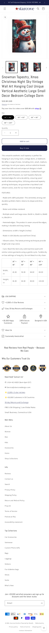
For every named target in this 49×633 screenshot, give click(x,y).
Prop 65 (8, 506)
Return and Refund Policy (14, 500)
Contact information (25, 630)
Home (7, 453)
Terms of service (25, 627)
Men (6, 437)
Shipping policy (37, 627)
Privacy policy (13, 627)
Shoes (7, 575)
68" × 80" (34, 117)
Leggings (8, 559)
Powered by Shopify (27, 623)
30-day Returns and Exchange (16, 402)
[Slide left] (2, 67)
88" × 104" (8, 123)
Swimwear (9, 542)
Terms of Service (11, 511)
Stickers (8, 564)
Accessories (9, 448)
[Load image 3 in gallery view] (37, 67)
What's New (9, 585)
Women (8, 432)
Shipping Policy (11, 495)
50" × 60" (21, 117)
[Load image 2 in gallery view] (24, 67)
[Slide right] (46, 67)
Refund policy (39, 623)
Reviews (8, 473)
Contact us (9, 479)
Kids (6, 442)
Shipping (4, 104)
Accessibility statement (14, 522)
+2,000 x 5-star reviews (16, 392)
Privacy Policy (10, 490)
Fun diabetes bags (12, 569)
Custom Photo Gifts (12, 548)
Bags (6, 553)
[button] (4, 8)
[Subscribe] (41, 603)
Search (7, 484)
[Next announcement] (44, 2)
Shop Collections (11, 458)
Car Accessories (11, 537)
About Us (8, 426)
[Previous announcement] (4, 2)
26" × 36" (8, 117)
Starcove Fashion (15, 623)
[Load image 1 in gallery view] (11, 67)
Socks (7, 580)
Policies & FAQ (10, 517)
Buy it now (24, 148)
